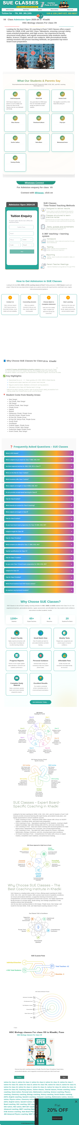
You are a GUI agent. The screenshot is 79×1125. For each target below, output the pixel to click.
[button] (76, 1101)
